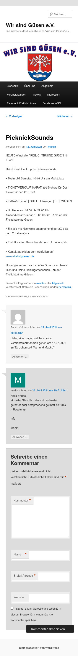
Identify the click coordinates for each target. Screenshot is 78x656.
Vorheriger (14, 116)
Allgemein (47, 86)
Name (20, 554)
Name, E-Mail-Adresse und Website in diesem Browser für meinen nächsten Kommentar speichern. (36, 614)
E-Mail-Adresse (25, 575)
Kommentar (22, 500)
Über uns (29, 86)
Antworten (19, 356)
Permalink (64, 287)
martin (52, 146)
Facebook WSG (51, 103)
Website (19, 597)
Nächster (64, 116)
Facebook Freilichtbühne (21, 103)
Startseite (12, 86)
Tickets (36, 94)
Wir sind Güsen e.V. (30, 25)
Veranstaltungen (16, 94)
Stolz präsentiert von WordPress (39, 648)
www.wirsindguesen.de (20, 256)
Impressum (53, 94)
